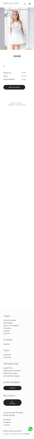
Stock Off (6, 333)
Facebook (7, 420)
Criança (6, 331)
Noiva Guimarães (9, 320)
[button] (29, 3)
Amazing (26, 434)
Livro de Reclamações (11, 376)
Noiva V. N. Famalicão (11, 325)
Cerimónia (7, 328)
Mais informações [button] (14, 87)
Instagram (7, 422)
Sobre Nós (7, 355)
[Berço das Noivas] (11, 4)
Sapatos (6, 344)
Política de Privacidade (11, 371)
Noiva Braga (7, 323)
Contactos (7, 357)
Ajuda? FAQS (8, 368)
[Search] (24, 4)
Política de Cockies (10, 373)
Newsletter (12, 388)
